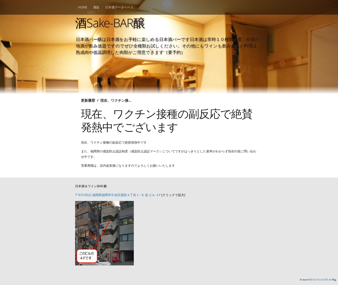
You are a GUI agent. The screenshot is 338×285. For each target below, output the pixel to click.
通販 (96, 7)
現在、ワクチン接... (115, 100)
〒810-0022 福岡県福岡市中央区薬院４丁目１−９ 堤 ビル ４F (118, 195)
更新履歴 (88, 100)
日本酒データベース (119, 7)
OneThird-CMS (320, 279)
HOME (82, 7)
